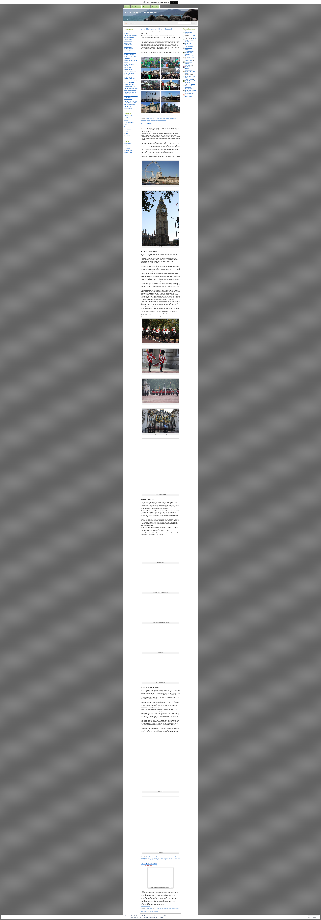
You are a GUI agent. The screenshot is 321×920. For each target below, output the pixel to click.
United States (129, 136)
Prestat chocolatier (161, 859)
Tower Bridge (166, 909)
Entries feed (127, 148)
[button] (150, 62)
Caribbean (128, 129)
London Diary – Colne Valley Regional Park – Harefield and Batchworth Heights (131, 103)
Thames (148, 120)
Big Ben (157, 856)
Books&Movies (127, 117)
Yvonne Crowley (189, 51)
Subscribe (155, 6)
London (167, 118)
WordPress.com (128, 152)
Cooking (126, 120)
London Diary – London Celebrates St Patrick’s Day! (157, 29)
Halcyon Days (171, 858)
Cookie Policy (161, 917)
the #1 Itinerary (188, 41)
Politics (126, 124)
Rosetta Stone (168, 859)
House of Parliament (167, 908)
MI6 (175, 118)
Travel (125, 126)
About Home (135, 6)
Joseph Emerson (189, 46)
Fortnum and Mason (164, 858)
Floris (158, 858)
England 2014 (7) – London (149, 124)
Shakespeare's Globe (147, 909)
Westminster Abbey (145, 911)
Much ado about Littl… (190, 55)
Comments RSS (136, 23)
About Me (146, 6)
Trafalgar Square (154, 120)
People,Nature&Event (129, 122)
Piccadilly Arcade (153, 859)
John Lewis (177, 858)
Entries (129, 23)
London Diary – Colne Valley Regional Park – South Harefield (131, 97)
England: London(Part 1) (149, 863)
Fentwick (155, 858)
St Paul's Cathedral (156, 909)
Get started (174, 2)
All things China (128, 115)
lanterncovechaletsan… (190, 93)
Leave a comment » (162, 120)
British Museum (163, 856)
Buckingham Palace (171, 856)
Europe (127, 133)
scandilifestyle (188, 65)
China (127, 131)
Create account (127, 143)
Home (126, 6)
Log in (125, 145)
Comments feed (128, 150)
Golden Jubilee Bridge (160, 118)
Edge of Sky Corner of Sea (141, 12)
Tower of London (173, 909)
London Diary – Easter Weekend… (190, 85)
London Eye (171, 118)
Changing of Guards (148, 858)
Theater (162, 909)
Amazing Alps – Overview (130, 50)
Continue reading (145, 906)
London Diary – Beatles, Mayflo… (190, 32)
